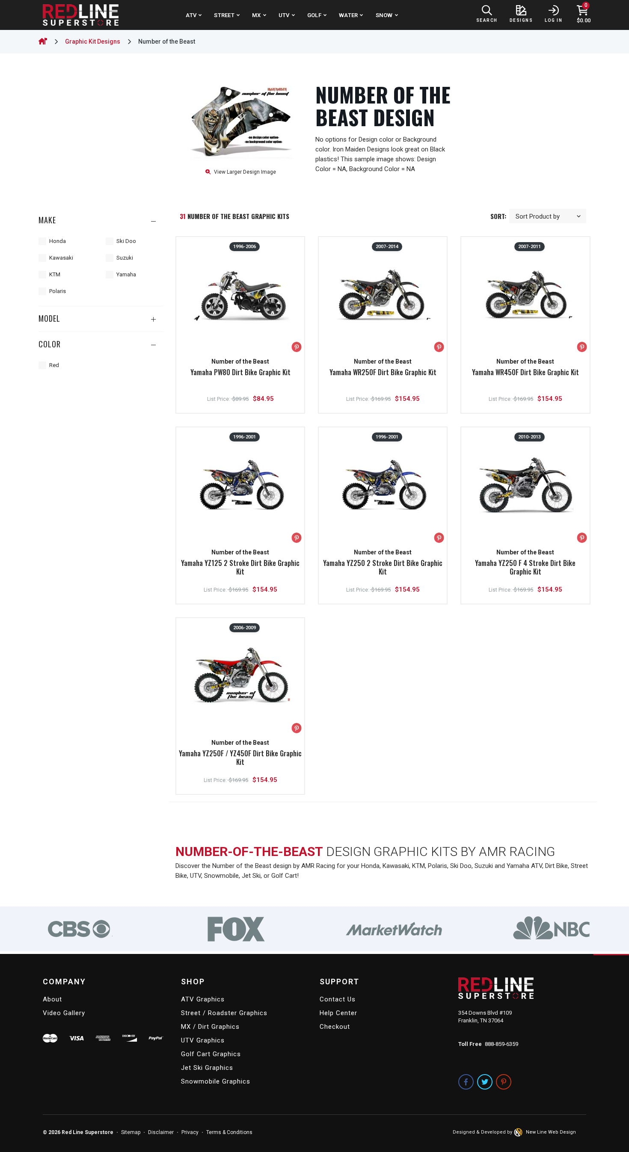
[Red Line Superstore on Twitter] (485, 1082)
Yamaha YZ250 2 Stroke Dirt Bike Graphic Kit (382, 567)
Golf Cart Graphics (211, 1054)
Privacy (190, 1132)
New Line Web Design (551, 1132)
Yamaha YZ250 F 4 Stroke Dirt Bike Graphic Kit (525, 567)
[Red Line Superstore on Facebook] (466, 1082)
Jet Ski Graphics (207, 1068)
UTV (284, 15)
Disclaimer (161, 1132)
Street (224, 15)
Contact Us (338, 999)
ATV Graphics (203, 999)
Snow (384, 15)
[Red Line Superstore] (81, 15)
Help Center (338, 1013)
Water (348, 15)
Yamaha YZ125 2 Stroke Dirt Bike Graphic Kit (240, 567)
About (52, 999)
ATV (191, 15)
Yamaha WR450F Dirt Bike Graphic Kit (525, 372)
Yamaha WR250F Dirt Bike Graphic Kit (382, 372)
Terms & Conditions (229, 1132)
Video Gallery (64, 1013)
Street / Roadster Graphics (224, 1013)
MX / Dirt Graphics (210, 1027)
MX (256, 15)
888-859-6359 (501, 1044)
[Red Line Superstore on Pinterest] (503, 1082)
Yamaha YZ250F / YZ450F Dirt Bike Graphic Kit (240, 757)
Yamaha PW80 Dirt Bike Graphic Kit (240, 372)
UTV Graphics (203, 1040)
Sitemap (130, 1132)
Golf (314, 15)
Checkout (335, 1027)
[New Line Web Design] (519, 1132)
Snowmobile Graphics (215, 1081)
